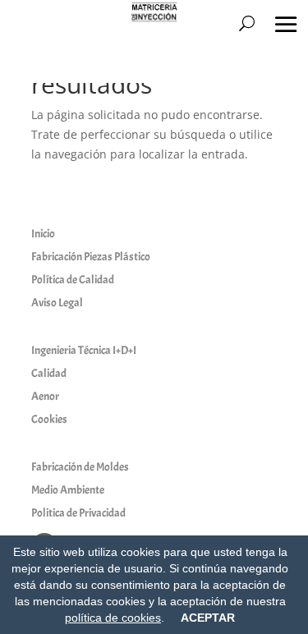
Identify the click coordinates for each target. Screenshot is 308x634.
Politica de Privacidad (78, 513)
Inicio (43, 234)
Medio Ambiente (67, 490)
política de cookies (113, 617)
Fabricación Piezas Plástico (90, 257)
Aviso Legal (57, 303)
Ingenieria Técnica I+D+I (83, 350)
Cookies (49, 419)
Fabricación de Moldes (80, 467)
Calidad (49, 373)
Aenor (45, 396)
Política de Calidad (72, 280)
